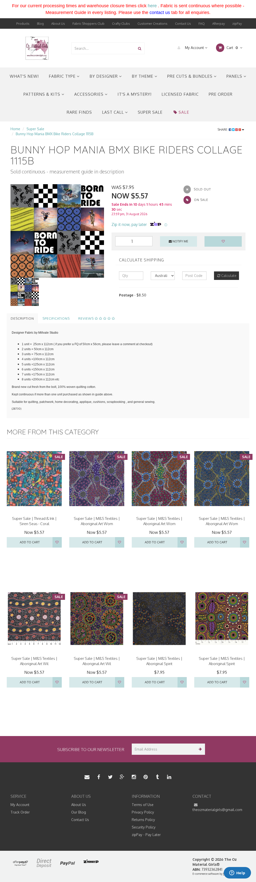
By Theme (143, 76)
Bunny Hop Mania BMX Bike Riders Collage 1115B (55, 134)
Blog (40, 23)
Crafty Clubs (121, 23)
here (152, 5)
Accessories (89, 94)
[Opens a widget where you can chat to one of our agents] (237, 873)
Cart (232, 47)
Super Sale (150, 112)
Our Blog (78, 812)
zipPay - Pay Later (146, 835)
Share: (223, 129)
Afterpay (218, 23)
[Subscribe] (199, 749)
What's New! (24, 76)
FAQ (201, 23)
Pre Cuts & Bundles (190, 76)
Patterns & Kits (43, 94)
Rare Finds (79, 112)
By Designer (104, 76)
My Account (194, 47)
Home (15, 129)
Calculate (228, 275)
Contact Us (183, 23)
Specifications (56, 318)
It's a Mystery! (135, 94)
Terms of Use (143, 805)
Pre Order (220, 94)
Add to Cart (30, 542)
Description (22, 318)
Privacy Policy (143, 812)
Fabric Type (63, 76)
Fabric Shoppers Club (88, 23)
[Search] (139, 48)
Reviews (86, 318)
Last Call (113, 112)
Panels (235, 76)
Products (23, 23)
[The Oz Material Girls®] (37, 48)
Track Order (20, 812)
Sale (183, 112)
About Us (58, 23)
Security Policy (144, 827)
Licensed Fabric (180, 94)
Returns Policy (143, 820)
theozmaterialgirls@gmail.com (217, 810)
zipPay (237, 23)
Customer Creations (153, 23)
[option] (57, 231)
